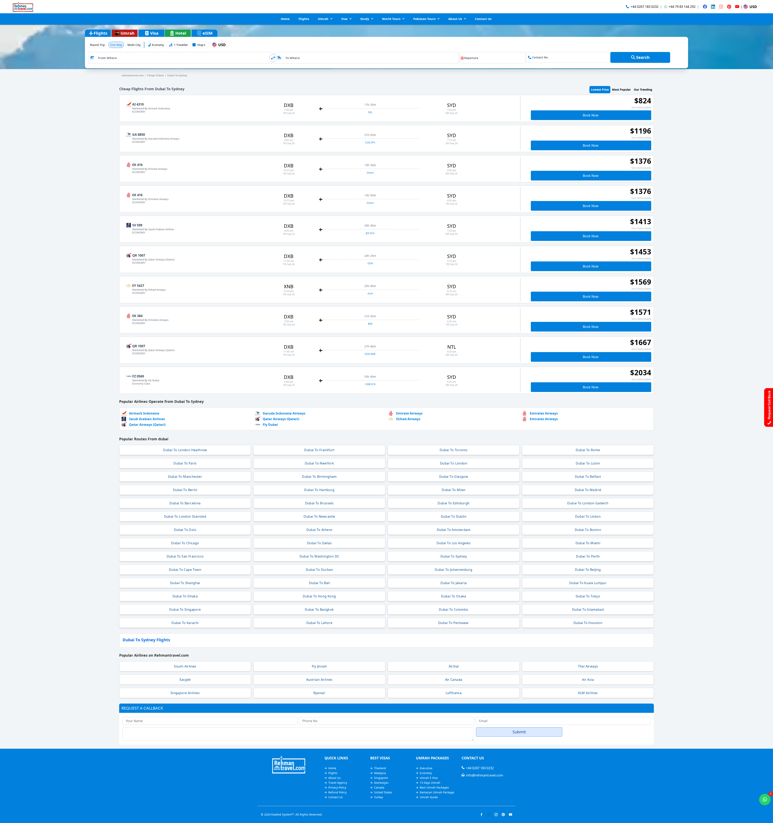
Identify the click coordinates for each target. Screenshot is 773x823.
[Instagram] (721, 7)
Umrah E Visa (429, 778)
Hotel (180, 33)
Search (642, 57)
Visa (344, 19)
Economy (426, 773)
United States (383, 792)
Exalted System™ (282, 814)
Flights (304, 19)
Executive (426, 768)
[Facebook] (705, 7)
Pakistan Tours (424, 19)
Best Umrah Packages (434, 787)
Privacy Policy (337, 787)
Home (285, 19)
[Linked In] (713, 7)
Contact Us (483, 19)
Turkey (378, 797)
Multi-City (134, 45)
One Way (116, 45)
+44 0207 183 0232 (479, 768)
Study (364, 19)
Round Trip (97, 45)
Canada (379, 787)
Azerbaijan (381, 783)
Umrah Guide (429, 797)
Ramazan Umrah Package (437, 792)
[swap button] (273, 58)
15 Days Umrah (430, 783)
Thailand (380, 768)
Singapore (381, 778)
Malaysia (380, 773)
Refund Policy (337, 792)
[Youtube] (737, 7)
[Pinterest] (729, 7)
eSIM (208, 33)
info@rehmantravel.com (483, 775)
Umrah (323, 19)
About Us (455, 19)
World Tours (391, 19)
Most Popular (621, 89)
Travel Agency (337, 783)
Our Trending (643, 89)
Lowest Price (600, 89)
